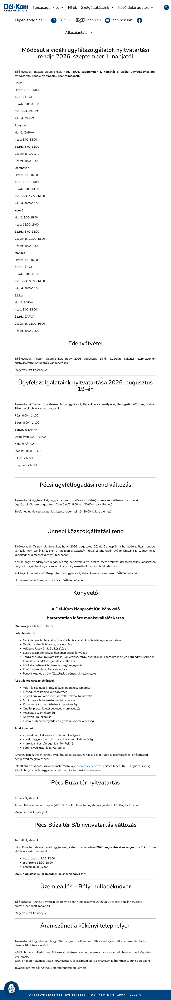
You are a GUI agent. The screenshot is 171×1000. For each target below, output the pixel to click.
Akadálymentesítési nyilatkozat (58, 994)
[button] (11, 988)
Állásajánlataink (78, 32)
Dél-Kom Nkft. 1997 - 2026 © (116, 994)
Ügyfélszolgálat (28, 19)
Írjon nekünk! (121, 19)
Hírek (72, 7)
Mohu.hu (93, 19)
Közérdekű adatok (133, 7)
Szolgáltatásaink (95, 7)
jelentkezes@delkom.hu (89, 766)
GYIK (61, 19)
